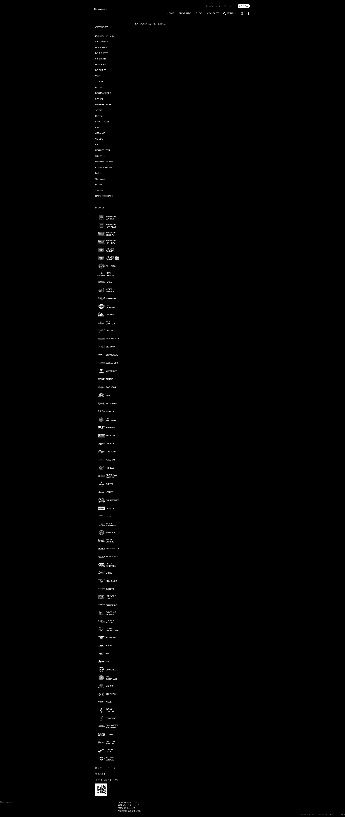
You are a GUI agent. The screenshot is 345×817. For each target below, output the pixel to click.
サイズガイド (101, 774)
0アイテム (243, 6)
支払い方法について (126, 808)
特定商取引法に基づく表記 (129, 811)
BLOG (199, 13)
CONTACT (213, 13)
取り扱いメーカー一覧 (105, 768)
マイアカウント (214, 6)
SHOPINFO (185, 13)
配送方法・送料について (128, 805)
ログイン (230, 6)
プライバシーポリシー (127, 802)
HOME (170, 13)
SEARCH (231, 13)
